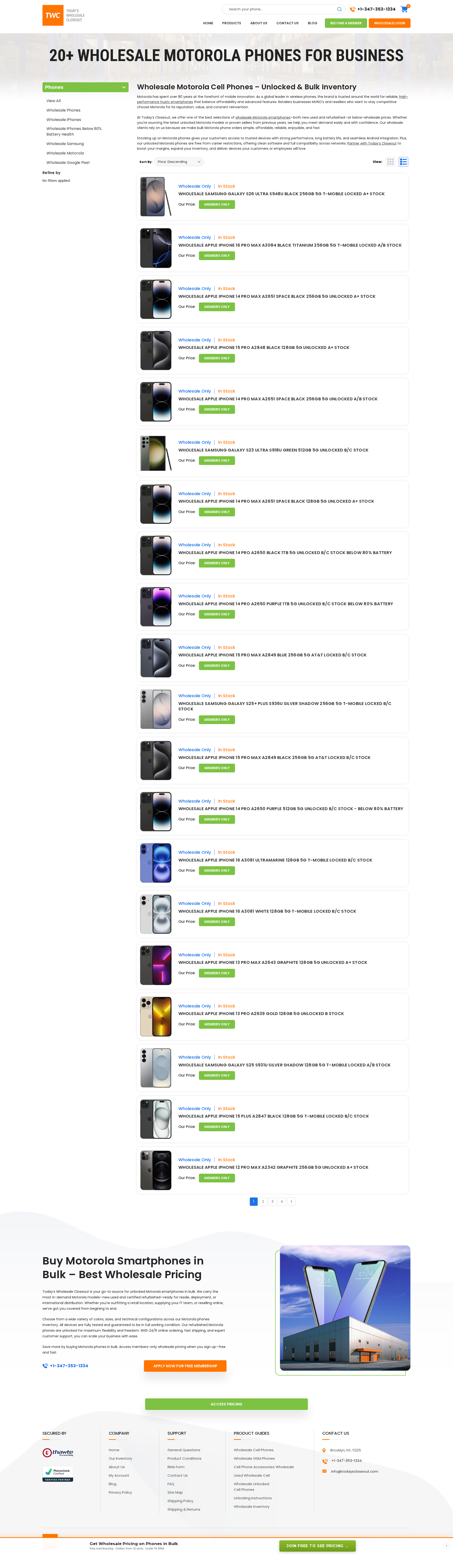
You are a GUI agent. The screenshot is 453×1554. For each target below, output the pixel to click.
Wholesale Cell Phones (254, 1449)
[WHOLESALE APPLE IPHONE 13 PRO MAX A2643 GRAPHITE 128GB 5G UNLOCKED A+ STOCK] (156, 965)
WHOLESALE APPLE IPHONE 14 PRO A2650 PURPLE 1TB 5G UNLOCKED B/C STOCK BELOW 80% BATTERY (285, 603)
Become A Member (346, 23)
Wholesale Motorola (65, 153)
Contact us (288, 23)
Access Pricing (226, 1404)
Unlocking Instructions (253, 1498)
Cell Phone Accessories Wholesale (264, 1466)
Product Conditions (184, 1458)
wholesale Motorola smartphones (262, 117)
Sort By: (145, 162)
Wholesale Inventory (251, 1506)
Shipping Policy (180, 1500)
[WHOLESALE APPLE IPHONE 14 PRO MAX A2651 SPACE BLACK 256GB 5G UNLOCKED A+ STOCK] (156, 299)
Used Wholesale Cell (252, 1475)
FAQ (171, 1483)
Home (208, 23)
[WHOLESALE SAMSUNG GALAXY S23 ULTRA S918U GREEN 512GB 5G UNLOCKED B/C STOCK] (156, 453)
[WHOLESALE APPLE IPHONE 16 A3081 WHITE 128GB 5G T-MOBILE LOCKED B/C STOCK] (156, 914)
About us (258, 23)
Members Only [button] (217, 204)
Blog (312, 23)
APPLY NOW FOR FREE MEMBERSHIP (185, 1366)
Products (231, 23)
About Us (117, 1466)
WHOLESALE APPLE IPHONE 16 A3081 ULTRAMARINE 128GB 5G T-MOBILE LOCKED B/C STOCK (275, 860)
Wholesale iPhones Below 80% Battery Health (74, 131)
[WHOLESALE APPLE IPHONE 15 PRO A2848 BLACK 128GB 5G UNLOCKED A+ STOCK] (156, 350)
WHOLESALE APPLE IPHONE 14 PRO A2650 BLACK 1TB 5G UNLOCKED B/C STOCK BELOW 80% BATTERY (285, 552)
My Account (119, 1475)
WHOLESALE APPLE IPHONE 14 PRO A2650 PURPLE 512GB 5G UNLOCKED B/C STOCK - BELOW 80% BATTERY (290, 808)
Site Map (175, 1492)
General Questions (184, 1449)
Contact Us (178, 1475)
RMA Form (176, 1466)
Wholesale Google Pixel (67, 162)
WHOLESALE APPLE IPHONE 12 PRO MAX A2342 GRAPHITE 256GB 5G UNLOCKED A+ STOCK (273, 1167)
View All (53, 101)
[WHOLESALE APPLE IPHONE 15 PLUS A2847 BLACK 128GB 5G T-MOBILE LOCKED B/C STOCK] (156, 1119)
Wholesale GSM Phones (254, 1458)
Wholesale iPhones (63, 119)
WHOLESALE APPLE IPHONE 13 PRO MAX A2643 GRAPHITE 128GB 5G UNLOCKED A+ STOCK (273, 962)
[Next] (291, 1201)
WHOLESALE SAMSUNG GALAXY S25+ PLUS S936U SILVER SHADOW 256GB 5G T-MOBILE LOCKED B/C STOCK (285, 706)
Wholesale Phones (63, 110)
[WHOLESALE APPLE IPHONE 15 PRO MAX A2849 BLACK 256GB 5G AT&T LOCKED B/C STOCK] (156, 760)
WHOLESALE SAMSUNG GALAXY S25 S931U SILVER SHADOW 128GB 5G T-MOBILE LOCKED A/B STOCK (284, 1065)
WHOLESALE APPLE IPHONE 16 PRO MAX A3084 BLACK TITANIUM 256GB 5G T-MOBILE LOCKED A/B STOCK (290, 245)
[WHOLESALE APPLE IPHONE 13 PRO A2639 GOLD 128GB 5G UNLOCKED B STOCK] (156, 1016)
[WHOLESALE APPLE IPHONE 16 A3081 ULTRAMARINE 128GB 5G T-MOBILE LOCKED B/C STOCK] (156, 863)
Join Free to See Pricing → (317, 1546)
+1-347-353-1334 (376, 9)
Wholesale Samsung (65, 143)
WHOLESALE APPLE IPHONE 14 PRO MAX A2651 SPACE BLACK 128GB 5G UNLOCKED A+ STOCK (276, 501)
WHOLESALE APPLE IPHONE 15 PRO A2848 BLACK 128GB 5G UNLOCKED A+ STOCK (264, 347)
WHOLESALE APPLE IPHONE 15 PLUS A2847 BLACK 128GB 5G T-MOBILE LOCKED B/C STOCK (273, 1116)
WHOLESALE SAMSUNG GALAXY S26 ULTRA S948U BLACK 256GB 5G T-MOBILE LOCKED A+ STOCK (281, 193)
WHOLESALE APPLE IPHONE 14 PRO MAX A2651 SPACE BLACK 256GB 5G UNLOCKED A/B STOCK (278, 399)
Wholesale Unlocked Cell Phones (251, 1486)
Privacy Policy (120, 1492)
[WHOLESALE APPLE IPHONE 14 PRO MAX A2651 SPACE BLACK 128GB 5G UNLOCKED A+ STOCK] (156, 504)
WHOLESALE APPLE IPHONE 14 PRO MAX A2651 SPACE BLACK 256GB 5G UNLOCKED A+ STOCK (277, 296)
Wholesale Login (389, 23)
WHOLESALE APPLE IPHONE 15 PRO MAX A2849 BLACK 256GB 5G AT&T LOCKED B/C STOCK (274, 757)
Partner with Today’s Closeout (372, 143)
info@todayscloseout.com (354, 1471)
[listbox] (179, 161)
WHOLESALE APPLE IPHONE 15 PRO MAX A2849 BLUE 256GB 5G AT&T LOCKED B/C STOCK (272, 655)
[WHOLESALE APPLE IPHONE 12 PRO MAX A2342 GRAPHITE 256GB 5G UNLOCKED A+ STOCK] (156, 1170)
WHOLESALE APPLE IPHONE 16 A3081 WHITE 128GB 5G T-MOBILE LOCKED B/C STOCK (267, 911)
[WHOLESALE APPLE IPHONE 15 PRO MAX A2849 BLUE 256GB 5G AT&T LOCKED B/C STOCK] (156, 658)
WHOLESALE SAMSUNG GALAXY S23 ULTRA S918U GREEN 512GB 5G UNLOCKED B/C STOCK (273, 450)
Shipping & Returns (184, 1509)
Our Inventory (120, 1458)
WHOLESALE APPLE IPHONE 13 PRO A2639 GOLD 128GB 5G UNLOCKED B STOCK (261, 1013)
